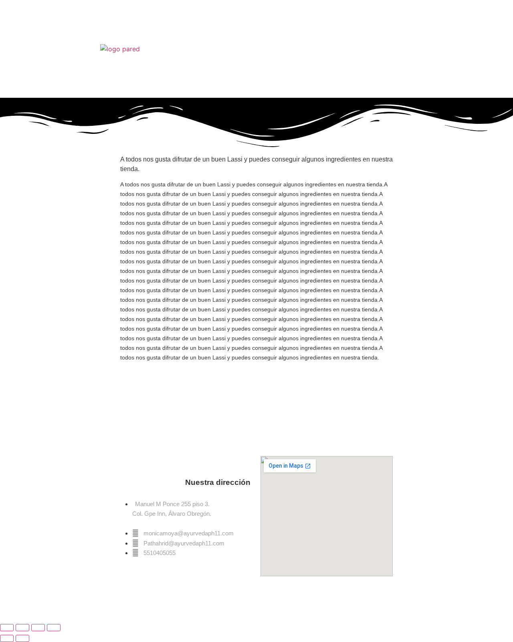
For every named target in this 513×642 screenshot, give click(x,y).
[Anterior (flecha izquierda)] (7, 638)
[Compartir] (38, 627)
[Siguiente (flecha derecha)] (22, 638)
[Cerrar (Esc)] (54, 627)
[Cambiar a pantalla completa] (22, 627)
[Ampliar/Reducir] (7, 627)
